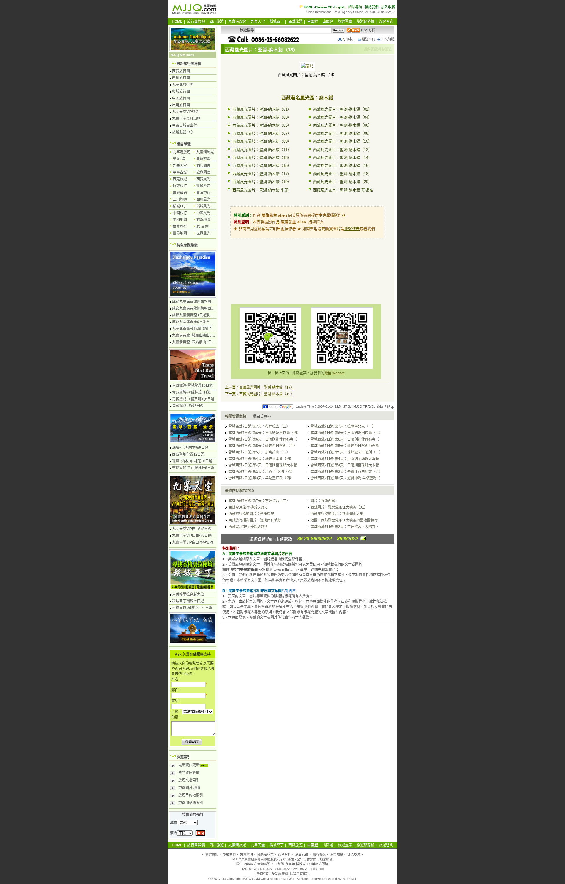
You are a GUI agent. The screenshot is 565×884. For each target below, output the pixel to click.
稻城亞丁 (277, 21)
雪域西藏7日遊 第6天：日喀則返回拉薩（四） (264, 433)
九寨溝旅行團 (182, 85)
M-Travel (349, 878)
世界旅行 (180, 227)
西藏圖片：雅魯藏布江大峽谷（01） (339, 507)
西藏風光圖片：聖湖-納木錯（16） (342, 165)
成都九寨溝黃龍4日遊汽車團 (194, 322)
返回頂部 (384, 406)
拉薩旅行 (180, 186)
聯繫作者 (352, 229)
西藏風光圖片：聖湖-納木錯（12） (342, 149)
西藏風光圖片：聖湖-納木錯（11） (261, 149)
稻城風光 (203, 206)
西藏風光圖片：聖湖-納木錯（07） (261, 133)
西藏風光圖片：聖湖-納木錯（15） (261, 165)
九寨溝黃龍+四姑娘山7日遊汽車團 (199, 342)
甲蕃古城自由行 (184, 125)
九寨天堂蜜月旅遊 (186, 119)
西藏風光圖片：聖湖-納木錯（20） (342, 182)
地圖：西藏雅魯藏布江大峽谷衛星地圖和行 (344, 520)
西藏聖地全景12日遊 (188, 454)
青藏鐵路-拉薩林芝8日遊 (191, 392)
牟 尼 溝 (179, 159)
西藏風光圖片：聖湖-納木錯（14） (342, 157)
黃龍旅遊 (203, 159)
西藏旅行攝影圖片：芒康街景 (251, 514)
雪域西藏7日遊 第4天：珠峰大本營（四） (260, 459)
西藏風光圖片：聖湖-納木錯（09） (261, 141)
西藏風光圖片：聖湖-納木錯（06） (342, 125)
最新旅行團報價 (189, 64)
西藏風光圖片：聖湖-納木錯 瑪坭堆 (343, 190)
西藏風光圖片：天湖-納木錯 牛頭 (260, 190)
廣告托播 (301, 854)
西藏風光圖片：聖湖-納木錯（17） (261, 174)
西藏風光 (203, 179)
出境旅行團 (181, 105)
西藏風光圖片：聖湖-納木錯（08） (342, 133)
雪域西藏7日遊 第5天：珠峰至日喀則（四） (262, 446)
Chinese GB (323, 7)
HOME (308, 7)
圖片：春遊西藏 (322, 501)
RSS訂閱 (367, 30)
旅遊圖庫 (345, 21)
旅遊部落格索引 (190, 803)
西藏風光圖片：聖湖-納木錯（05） (261, 125)
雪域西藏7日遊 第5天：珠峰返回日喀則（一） (346, 452)
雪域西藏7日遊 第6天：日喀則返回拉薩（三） (346, 433)
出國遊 (328, 21)
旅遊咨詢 (386, 21)
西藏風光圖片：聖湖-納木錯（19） (261, 182)
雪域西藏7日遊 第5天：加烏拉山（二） (259, 452)
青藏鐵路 (180, 193)
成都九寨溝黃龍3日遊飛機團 (194, 315)
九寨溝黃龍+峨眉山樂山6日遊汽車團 (200, 335)
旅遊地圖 (203, 220)
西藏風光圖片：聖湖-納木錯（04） (342, 117)
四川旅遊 (217, 21)
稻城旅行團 (181, 91)
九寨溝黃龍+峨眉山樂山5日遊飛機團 (200, 329)
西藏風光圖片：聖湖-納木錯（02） (342, 109)
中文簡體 (387, 39)
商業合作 (284, 854)
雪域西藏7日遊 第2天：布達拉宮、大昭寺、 (344, 527)
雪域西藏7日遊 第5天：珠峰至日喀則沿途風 (344, 446)
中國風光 (203, 213)
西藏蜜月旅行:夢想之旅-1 (248, 507)
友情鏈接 (336, 854)
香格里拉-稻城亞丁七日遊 (192, 608)
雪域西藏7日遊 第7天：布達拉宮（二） (259, 426)
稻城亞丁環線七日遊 (188, 601)
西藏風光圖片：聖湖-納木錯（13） (261, 157)
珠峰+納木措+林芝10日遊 (192, 461)
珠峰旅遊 (203, 186)
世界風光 (203, 233)
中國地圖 (180, 220)
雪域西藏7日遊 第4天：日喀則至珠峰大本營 (344, 459)
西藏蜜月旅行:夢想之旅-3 (248, 527)
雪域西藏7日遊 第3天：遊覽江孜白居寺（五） (346, 472)
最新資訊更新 (189, 765)
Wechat (338, 373)
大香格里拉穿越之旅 (188, 594)
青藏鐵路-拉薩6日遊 (188, 406)
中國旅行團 (181, 98)
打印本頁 (349, 39)
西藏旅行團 (181, 71)
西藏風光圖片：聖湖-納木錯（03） (261, 117)
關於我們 (211, 854)
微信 (327, 373)
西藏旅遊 (295, 21)
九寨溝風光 (205, 152)
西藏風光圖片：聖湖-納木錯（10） (342, 141)
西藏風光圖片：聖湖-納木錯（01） (261, 109)
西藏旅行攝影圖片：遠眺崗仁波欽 (254, 520)
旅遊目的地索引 (190, 795)
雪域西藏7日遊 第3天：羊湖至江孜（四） (260, 478)
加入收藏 (388, 7)
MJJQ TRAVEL (364, 406)
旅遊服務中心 (182, 132)
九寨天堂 (258, 21)
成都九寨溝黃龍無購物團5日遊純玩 (199, 308)
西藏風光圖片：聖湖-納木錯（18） (342, 174)
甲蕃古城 (180, 172)
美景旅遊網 (280, 873)
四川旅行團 (181, 78)
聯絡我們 (372, 7)
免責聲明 (246, 854)
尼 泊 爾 (202, 227)
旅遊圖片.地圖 (189, 788)
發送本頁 (368, 39)
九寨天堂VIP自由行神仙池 (192, 542)
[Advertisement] (307, 264)
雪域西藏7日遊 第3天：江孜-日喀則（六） (261, 472)
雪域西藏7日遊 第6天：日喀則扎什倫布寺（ (262, 439)
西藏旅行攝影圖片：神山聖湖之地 (336, 514)
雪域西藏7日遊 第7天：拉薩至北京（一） (342, 426)
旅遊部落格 (365, 21)
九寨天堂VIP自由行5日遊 (192, 536)
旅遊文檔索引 (189, 780)
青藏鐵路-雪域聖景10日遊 (192, 385)
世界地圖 (180, 233)
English (339, 7)
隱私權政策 (265, 854)
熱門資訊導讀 (189, 773)
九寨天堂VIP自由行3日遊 (192, 529)
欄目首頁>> (262, 416)
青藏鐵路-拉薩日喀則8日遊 (193, 399)
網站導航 (355, 7)
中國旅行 (180, 213)
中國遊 (312, 21)
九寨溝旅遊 (237, 21)
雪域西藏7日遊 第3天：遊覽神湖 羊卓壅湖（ (345, 478)
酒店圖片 (203, 166)
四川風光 (203, 199)
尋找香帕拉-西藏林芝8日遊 (193, 468)
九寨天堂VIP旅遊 (185, 112)
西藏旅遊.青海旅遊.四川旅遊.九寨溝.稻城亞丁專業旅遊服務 (286, 864)
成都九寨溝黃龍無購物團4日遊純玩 (199, 302)
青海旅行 (203, 193)
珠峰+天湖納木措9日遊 (190, 448)
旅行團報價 (196, 21)
